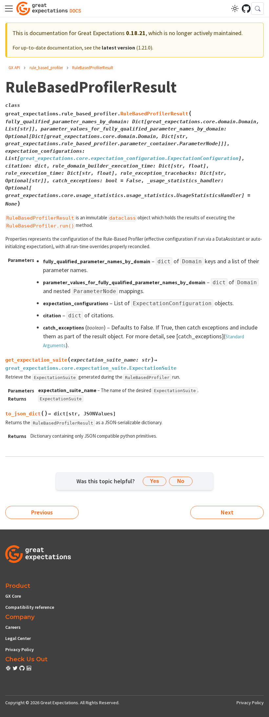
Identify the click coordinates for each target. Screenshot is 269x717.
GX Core (13, 596)
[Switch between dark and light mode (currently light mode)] (235, 8)
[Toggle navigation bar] (9, 8)
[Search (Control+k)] (257, 8)
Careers (13, 627)
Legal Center (18, 638)
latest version (118, 47)
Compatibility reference (29, 607)
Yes (154, 481)
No (180, 481)
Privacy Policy (19, 649)
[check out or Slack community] (8, 669)
